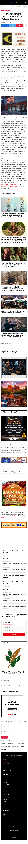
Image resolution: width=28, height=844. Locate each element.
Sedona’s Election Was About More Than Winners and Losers (14, 551)
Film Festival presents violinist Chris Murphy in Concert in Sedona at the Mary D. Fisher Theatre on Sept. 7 (12, 335)
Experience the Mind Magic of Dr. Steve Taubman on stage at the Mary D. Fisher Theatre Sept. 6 (13, 265)
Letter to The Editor (7, 770)
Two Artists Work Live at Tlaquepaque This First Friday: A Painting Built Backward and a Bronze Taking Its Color (13, 215)
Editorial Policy (6, 806)
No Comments (12, 22)
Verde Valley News (7, 765)
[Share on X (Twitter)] (12, 25)
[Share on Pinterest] (19, 25)
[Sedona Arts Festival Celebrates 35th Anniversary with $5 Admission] (14, 302)
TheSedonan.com (14, 826)
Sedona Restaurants (7, 787)
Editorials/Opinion (7, 768)
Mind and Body (6, 780)
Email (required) (5, 725)
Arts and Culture (6, 10)
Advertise (5, 799)
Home (2, 6)
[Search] (26, 2)
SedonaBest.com (14, 830)
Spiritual (5, 782)
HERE (13, 515)
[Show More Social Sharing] (25, 25)
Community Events (7, 784)
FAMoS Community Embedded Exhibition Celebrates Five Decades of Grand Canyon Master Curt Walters (13, 289)
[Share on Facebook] (5, 25)
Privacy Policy (15, 836)
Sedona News (6, 763)
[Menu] (2, 2)
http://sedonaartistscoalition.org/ (9, 184)
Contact (4, 803)
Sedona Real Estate (7, 794)
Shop (4, 797)
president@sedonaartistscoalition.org (10, 186)
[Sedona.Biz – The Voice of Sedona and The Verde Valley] (14, 2)
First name (3, 731)
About (4, 801)
